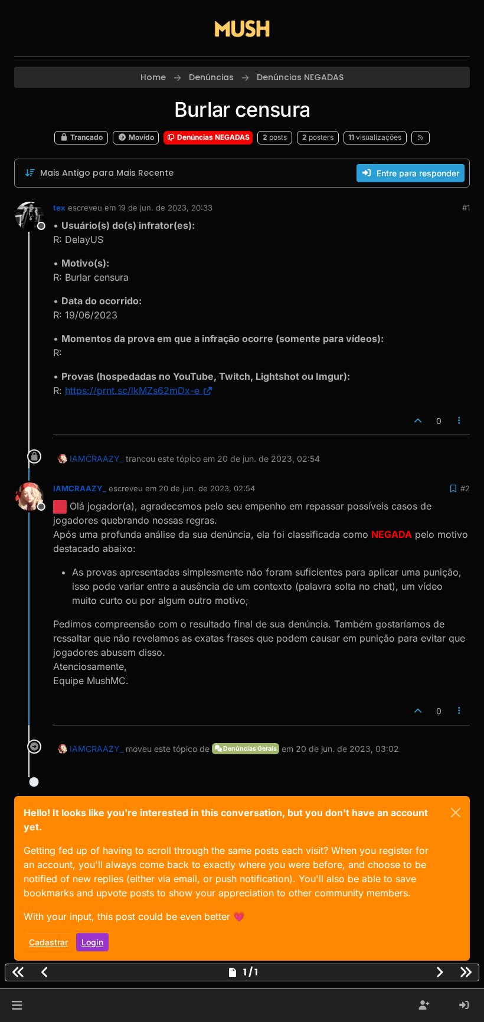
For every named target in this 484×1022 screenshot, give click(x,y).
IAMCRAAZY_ (96, 459)
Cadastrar (48, 942)
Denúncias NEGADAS (212, 137)
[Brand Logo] (242, 28)
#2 (465, 488)
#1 (466, 207)
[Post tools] (459, 421)
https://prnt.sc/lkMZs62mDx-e (132, 390)
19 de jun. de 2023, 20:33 (165, 207)
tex (59, 207)
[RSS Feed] (420, 137)
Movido (140, 137)
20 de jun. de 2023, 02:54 (207, 488)
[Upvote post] (418, 421)
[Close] (456, 812)
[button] (17, 1005)
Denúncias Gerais (249, 748)
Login (92, 942)
